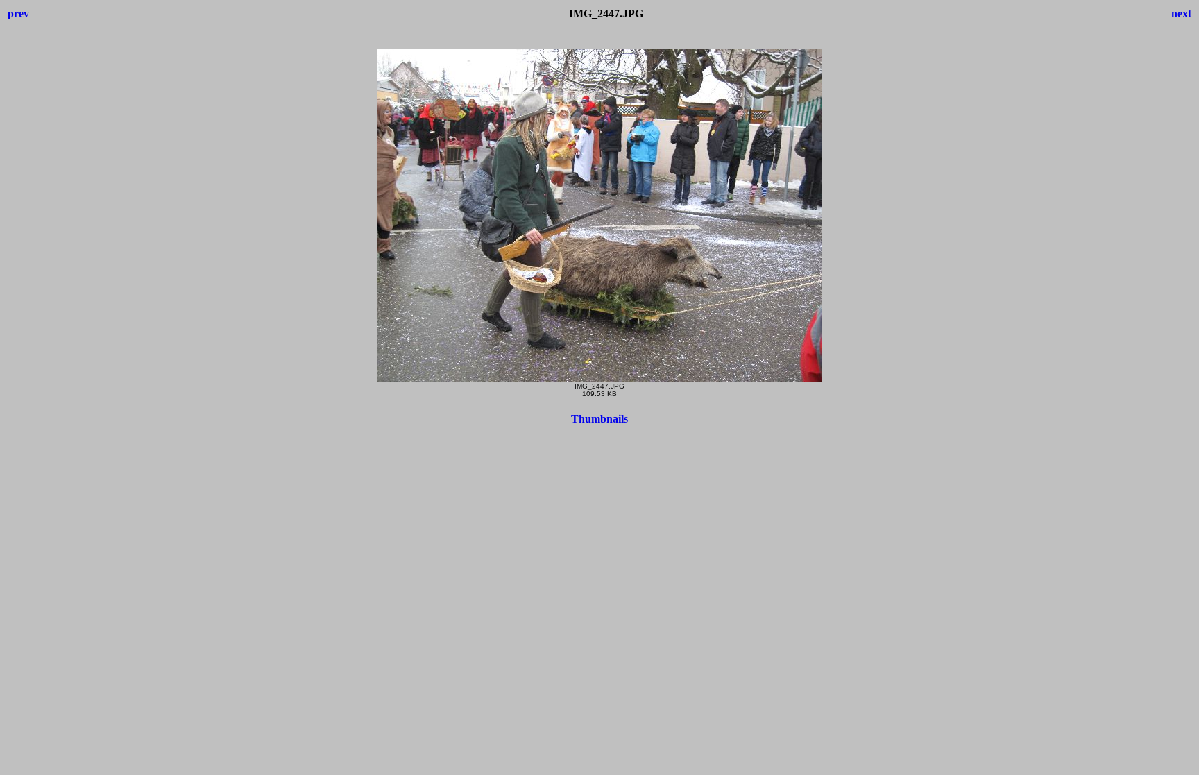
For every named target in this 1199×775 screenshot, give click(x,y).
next (1181, 13)
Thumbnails (599, 419)
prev (18, 13)
